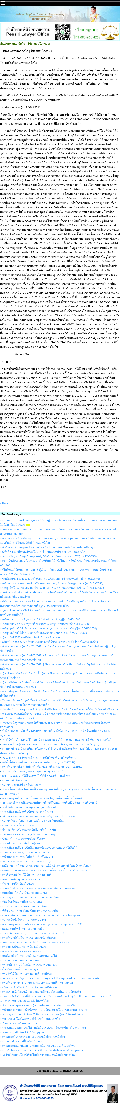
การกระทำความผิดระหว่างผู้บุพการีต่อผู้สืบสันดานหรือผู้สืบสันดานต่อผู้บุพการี (49, 802)
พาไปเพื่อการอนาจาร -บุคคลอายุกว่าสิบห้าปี (29, 807)
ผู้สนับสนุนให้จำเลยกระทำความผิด (23, 928)
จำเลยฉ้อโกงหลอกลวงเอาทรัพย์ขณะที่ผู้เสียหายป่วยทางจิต (38, 816)
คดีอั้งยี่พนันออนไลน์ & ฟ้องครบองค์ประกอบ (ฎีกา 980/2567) (38, 762)
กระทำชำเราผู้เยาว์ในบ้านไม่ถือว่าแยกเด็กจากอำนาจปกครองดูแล (42, 766)
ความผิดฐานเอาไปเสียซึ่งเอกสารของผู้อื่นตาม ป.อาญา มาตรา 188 (42, 924)
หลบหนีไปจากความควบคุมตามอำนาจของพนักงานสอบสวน (38, 888)
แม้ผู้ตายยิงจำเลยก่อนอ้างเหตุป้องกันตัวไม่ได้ (29, 955)
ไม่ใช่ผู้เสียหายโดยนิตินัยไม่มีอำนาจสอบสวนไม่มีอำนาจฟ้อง (38, 1054)
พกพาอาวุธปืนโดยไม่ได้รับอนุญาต (23, 1032)
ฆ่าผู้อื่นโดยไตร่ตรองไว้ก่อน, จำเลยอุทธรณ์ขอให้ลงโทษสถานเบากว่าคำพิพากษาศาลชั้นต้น (57, 739)
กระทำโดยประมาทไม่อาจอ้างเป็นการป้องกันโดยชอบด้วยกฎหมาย (42, 1050)
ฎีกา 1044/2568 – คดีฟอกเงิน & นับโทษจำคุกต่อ (31, 637)
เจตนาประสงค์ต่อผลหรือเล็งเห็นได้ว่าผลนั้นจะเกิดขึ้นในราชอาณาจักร (44, 870)
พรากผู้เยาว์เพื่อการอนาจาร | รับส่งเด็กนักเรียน (30, 897)
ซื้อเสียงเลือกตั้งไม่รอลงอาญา (20, 969)
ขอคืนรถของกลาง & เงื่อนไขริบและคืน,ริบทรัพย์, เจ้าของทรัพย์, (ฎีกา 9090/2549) (51, 578)
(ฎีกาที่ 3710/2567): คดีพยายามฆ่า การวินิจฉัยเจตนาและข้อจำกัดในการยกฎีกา (50, 641)
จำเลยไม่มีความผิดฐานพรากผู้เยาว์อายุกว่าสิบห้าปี (32, 771)
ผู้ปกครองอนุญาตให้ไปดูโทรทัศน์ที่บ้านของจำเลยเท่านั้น (36, 775)
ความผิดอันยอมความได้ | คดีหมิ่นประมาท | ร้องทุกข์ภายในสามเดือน (44, 1027)
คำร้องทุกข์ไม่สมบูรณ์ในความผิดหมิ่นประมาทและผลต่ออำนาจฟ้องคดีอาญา (48, 547)
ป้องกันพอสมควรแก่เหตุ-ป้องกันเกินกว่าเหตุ (28, 834)
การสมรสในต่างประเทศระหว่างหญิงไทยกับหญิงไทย (34, 1036)
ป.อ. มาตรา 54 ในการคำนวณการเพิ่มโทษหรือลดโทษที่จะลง (39, 757)
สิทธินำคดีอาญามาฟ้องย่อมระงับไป (23, 879)
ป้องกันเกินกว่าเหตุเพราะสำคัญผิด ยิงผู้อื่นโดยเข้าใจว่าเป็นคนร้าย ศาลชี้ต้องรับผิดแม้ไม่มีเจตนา (60, 709)
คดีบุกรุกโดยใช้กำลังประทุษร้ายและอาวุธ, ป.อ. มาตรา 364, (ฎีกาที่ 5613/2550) (49, 628)
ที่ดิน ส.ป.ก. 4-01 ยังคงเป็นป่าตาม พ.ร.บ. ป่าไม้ (30, 910)
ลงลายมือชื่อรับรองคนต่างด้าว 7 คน (24, 919)
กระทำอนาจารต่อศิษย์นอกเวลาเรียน (24, 906)
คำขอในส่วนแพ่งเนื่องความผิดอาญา (24, 951)
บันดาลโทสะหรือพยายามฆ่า (19, 1023)
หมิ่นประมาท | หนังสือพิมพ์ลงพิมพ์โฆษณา (27, 856)
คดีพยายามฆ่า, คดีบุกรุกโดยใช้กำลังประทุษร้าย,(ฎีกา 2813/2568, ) (42, 619)
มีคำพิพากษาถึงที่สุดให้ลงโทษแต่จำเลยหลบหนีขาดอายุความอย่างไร (43, 551)
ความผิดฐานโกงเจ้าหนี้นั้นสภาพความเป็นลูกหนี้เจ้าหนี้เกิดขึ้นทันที (42, 798)
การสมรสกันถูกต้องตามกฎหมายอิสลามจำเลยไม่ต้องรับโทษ (38, 1045)
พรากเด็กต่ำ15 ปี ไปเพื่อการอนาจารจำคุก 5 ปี (29, 964)
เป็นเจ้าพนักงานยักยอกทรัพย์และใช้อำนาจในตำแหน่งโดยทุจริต (41, 915)
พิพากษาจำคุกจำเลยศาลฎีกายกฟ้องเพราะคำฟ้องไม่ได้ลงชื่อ (38, 1005)
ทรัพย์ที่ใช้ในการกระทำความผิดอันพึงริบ (27, 973)
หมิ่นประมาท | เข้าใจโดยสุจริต (21, 843)
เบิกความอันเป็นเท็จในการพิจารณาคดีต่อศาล (30, 987)
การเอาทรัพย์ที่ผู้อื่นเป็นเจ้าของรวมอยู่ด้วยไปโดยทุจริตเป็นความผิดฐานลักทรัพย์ (51, 978)
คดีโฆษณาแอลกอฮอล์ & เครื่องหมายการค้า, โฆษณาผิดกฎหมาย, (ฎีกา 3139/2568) (52, 583)
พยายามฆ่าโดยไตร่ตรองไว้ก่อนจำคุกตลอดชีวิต (31, 1018)
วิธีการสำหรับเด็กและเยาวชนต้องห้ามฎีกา (28, 861)
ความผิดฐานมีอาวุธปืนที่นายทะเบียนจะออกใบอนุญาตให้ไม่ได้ (39, 847)
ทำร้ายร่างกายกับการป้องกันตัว (21, 960)
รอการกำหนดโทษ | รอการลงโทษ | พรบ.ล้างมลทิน (33, 820)
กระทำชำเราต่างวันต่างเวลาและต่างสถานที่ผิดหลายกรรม (37, 982)
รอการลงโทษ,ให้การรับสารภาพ (21, 784)
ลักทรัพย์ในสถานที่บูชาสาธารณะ (22, 901)
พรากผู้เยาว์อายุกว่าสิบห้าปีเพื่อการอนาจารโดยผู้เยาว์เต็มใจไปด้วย (42, 1014)
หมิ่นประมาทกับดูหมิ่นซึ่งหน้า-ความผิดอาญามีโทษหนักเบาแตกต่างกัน (44, 1009)
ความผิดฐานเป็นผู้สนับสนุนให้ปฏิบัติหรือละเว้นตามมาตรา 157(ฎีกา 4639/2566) (50, 556)
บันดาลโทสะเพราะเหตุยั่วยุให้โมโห (23, 838)
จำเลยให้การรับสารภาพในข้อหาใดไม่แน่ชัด (29, 829)
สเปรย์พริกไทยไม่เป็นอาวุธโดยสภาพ (24, 892)
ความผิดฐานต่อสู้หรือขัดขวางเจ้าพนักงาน (27, 811)
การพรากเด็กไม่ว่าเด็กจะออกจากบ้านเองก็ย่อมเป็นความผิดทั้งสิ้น (41, 991)
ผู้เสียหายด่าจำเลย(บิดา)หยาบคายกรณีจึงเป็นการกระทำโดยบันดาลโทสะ (46, 865)
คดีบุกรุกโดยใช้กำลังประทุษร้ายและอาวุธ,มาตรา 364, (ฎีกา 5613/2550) (45, 632)
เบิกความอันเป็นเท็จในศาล (18, 825)
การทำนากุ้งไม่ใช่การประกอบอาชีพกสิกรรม (29, 937)
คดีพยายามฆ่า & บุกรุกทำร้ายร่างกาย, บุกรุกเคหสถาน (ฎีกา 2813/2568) (45, 623)
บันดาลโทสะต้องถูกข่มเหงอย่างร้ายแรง (26, 852)
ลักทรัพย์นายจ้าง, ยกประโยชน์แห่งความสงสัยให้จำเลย (35, 942)
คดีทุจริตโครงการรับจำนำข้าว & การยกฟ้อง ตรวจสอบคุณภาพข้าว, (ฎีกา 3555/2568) (53, 587)
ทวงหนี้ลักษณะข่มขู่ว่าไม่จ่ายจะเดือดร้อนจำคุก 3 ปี (33, 933)
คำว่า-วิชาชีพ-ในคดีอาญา (18, 883)
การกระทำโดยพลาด (15, 780)
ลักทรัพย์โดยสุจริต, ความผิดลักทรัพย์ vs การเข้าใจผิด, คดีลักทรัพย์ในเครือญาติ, (50, 744)
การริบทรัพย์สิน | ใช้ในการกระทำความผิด (27, 874)
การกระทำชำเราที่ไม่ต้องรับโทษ (22, 1041)
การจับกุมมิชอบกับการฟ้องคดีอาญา (24, 946)
